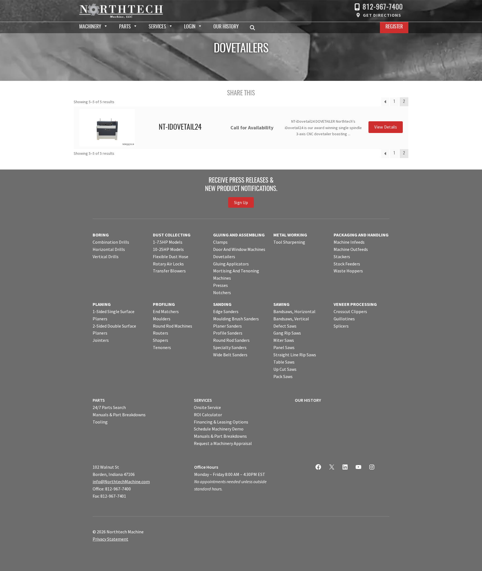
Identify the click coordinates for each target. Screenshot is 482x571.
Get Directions (382, 15)
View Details (385, 127)
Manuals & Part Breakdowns (119, 414)
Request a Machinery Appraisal (223, 443)
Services (157, 27)
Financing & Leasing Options (221, 422)
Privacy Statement (110, 539)
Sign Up (241, 202)
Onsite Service (207, 407)
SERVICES (203, 400)
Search (254, 27)
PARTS (99, 400)
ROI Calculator (208, 414)
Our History (226, 27)
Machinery (90, 27)
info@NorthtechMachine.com (121, 481)
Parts (125, 27)
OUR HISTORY (308, 400)
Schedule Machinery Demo (219, 429)
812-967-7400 (383, 7)
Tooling (100, 422)
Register (394, 27)
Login (190, 27)
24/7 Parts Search (109, 407)
